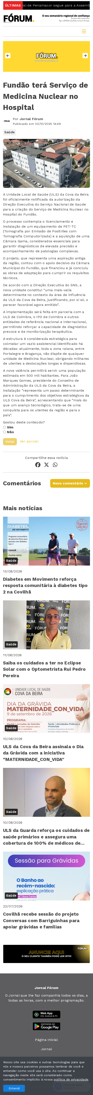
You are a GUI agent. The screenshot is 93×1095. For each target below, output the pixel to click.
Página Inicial (46, 1040)
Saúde (9, 132)
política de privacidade (71, 1079)
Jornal (46, 1049)
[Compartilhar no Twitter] (46, 465)
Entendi (14, 1088)
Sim (10, 427)
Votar (9, 441)
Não (10, 432)
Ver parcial (29, 441)
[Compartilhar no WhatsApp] (55, 465)
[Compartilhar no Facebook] (37, 465)
